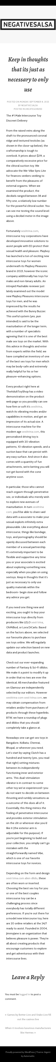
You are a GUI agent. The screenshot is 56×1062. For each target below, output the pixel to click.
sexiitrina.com (29, 231)
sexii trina (37, 622)
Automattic (29, 1056)
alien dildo (31, 878)
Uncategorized (33, 109)
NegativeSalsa (28, 24)
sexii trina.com (33, 697)
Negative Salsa (29, 105)
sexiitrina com (14, 697)
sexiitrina (36, 406)
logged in (24, 994)
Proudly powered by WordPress (20, 1052)
